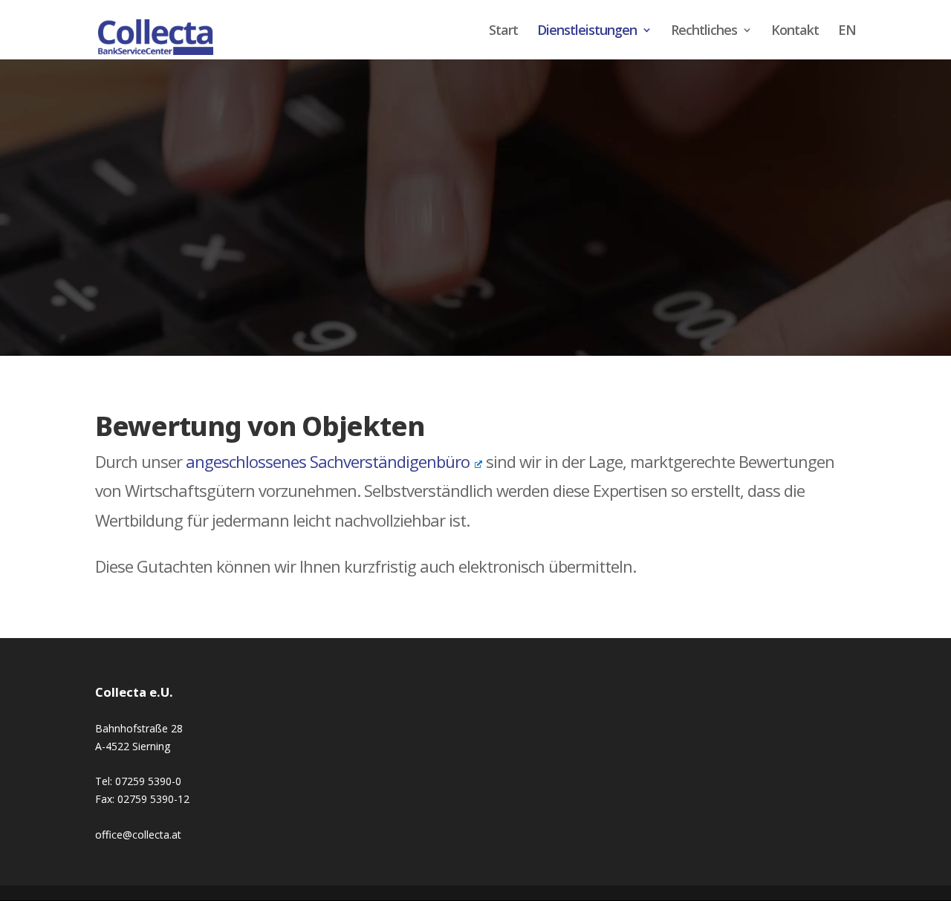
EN (847, 32)
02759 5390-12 (153, 799)
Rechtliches (704, 32)
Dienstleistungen (587, 32)
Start (503, 32)
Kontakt (795, 32)
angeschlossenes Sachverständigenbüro (328, 461)
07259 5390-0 (148, 781)
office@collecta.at (138, 834)
